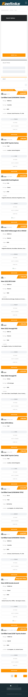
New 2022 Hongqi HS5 (9, 328)
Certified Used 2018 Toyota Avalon (13, 633)
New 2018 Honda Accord (10, 583)
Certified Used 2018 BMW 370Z (12, 492)
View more (14, 134)
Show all (25, 90)
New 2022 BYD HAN (8, 281)
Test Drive (15, 122)
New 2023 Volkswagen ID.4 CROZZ (13, 231)
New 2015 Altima (7, 423)
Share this (15, 129)
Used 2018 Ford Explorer (10, 180)
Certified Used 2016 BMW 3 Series (13, 97)
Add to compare (14, 126)
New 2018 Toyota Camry (10, 143)
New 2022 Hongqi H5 (8, 376)
